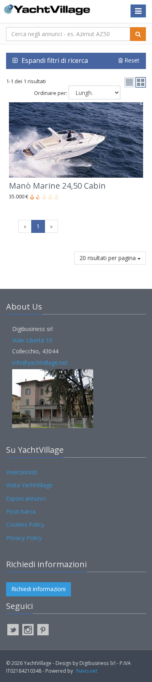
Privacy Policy (24, 538)
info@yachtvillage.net (40, 362)
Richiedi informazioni (38, 589)
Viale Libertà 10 (32, 340)
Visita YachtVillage (29, 485)
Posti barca (21, 511)
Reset (131, 60)
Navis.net (86, 670)
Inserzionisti (21, 472)
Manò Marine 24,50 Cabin (57, 185)
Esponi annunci (25, 498)
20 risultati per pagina (108, 258)
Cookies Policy (25, 524)
